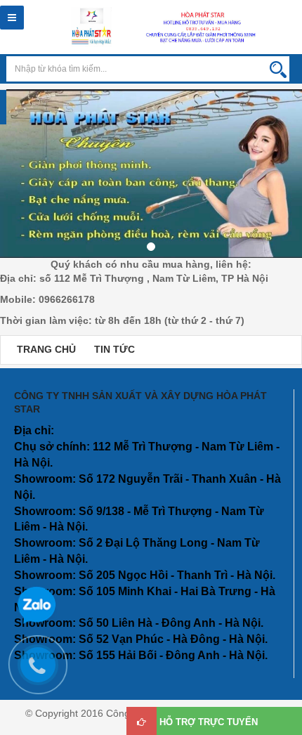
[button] (7, 181)
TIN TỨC (114, 349)
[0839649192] (45, 672)
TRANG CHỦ (46, 349)
